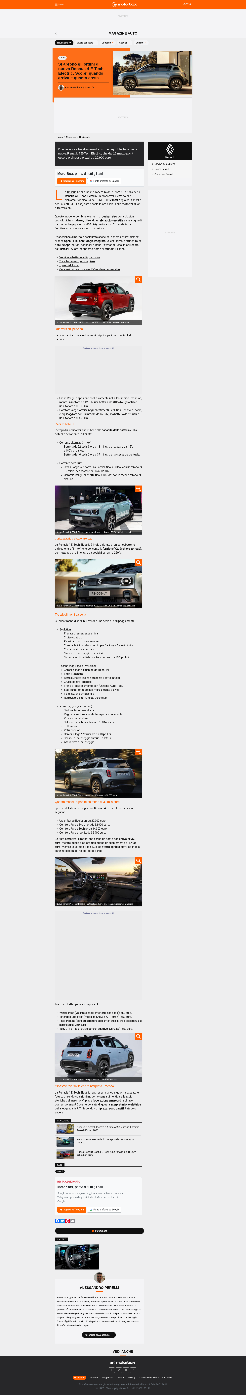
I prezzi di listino (69, 265)
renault (60, 1171)
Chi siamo (94, 1377)
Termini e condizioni (149, 1377)
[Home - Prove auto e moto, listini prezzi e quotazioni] (125, 4)
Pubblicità (167, 1377)
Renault (71, 192)
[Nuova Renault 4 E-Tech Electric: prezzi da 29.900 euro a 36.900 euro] (98, 773)
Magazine (71, 137)
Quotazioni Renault (163, 174)
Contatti (120, 1377)
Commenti (101, 1231)
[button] (112, 1370)
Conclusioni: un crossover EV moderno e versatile (89, 269)
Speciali (123, 42)
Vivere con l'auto (85, 42)
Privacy (131, 1377)
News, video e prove (164, 164)
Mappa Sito (107, 1377)
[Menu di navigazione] (59, 4)
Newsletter (79, 1377)
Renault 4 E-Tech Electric (74, 544)
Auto (60, 137)
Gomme (140, 42)
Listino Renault (161, 169)
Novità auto (62, 42)
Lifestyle (106, 42)
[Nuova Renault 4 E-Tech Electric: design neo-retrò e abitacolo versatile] (98, 1057)
